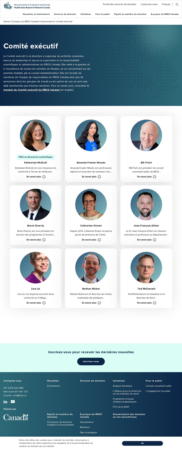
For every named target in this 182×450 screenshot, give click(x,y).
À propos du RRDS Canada (25, 21)
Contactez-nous (12, 381)
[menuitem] (119, 4)
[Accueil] (27, 5)
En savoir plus (36, 177)
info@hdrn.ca (19, 395)
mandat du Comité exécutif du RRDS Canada (31, 90)
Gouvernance (47, 21)
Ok (142, 443)
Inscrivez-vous (91, 361)
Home (6, 21)
